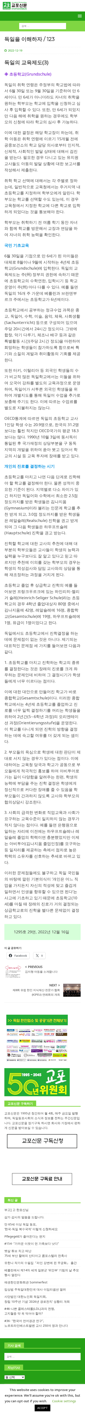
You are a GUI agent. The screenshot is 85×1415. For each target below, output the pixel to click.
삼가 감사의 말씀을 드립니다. (24, 1217)
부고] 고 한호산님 (16, 1210)
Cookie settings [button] (64, 1401)
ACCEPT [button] (42, 1408)
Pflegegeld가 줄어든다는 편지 (24, 1236)
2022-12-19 (15, 50)
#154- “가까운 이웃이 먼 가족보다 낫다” (31, 1243)
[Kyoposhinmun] (42, 9)
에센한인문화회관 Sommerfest (26, 1282)
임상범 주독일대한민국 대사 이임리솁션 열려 (35, 1289)
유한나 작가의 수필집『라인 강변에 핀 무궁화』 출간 (40, 1263)
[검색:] (42, 26)
